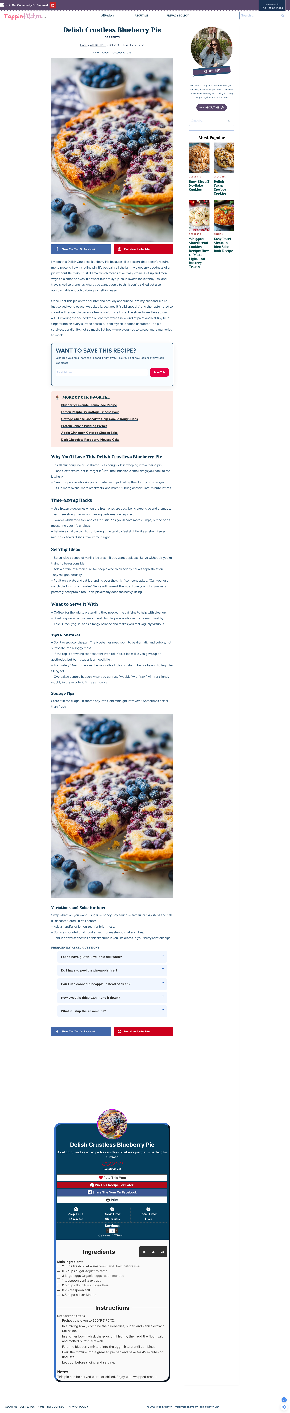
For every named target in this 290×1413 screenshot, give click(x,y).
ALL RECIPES (98, 45)
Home (83, 45)
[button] (104, 1164)
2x (153, 1251)
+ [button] (117, 1230)
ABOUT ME (141, 15)
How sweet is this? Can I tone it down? (90, 997)
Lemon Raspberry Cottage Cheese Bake (90, 412)
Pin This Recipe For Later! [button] (114, 1185)
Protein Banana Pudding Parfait (84, 426)
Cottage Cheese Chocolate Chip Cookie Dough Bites (99, 419)
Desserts (112, 37)
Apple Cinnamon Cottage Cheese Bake (89, 433)
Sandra (106, 52)
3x (162, 1251)
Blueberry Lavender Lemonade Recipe (89, 405)
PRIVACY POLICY (177, 15)
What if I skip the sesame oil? (83, 1011)
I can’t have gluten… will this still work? (91, 956)
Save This (159, 372)
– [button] (107, 1230)
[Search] (229, 121)
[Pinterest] (53, 5)
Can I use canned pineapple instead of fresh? (95, 984)
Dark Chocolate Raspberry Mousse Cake (90, 439)
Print (114, 1200)
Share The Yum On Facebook (114, 1192)
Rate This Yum (114, 1178)
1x (144, 1251)
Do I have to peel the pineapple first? (89, 970)
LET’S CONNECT (56, 1406)
